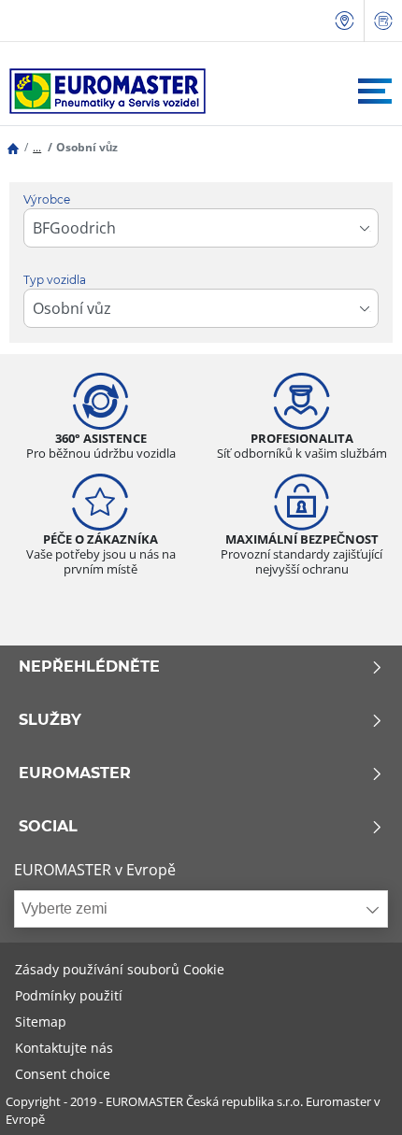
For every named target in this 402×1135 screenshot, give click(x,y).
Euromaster (75, 773)
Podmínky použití (68, 995)
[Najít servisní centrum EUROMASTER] (345, 21)
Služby (50, 720)
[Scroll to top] (353, 1095)
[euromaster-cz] (103, 91)
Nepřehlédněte (89, 667)
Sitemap (40, 1021)
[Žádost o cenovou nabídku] (383, 21)
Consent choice (62, 1074)
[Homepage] (13, 147)
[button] (37, 147)
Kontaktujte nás (64, 1048)
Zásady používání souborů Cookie (119, 969)
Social (48, 826)
